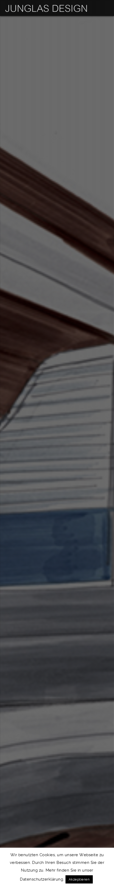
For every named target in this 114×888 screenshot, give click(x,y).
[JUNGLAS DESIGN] (46, 8)
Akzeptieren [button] (79, 879)
